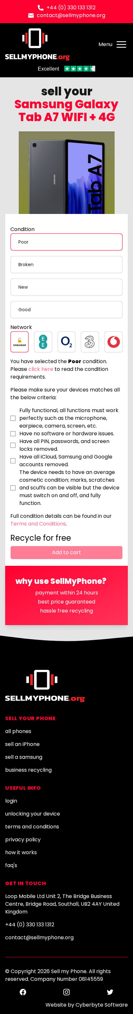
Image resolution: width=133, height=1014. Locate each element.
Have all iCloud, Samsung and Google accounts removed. (65, 460)
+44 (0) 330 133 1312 (71, 7)
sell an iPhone (22, 744)
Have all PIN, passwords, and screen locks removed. (64, 445)
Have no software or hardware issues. (66, 433)
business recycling (28, 770)
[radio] (66, 242)
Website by (87, 1005)
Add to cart (66, 552)
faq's (11, 865)
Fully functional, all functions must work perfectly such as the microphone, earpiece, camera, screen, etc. (68, 418)
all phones (18, 731)
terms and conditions (32, 826)
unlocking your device (32, 813)
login (11, 801)
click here (40, 369)
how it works (21, 852)
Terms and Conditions (38, 523)
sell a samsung (23, 757)
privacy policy (23, 839)
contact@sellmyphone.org (71, 15)
